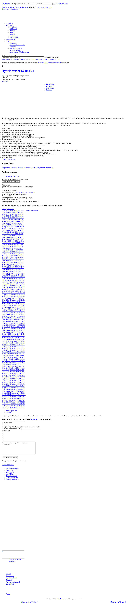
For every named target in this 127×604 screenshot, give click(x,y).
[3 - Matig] (3, 437)
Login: (13, 3)
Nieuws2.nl (48, 7)
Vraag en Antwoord (22, 7)
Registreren (6, 3)
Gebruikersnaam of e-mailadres (11, 429)
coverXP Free (10, 474)
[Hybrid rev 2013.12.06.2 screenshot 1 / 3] (10, 168)
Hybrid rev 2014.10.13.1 (51, 59)
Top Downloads (11, 578)
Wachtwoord (6, 431)
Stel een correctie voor (9, 159)
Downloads (14, 59)
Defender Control (11, 476)
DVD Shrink (10, 472)
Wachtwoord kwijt (62, 3)
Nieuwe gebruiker (11, 411)
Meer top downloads (12, 479)
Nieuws (12, 7)
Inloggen (8, 412)
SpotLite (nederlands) (12, 468)
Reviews (49, 90)
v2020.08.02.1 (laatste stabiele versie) (49, 62)
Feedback (12, 561)
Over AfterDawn (15, 559)
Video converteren (36, 59)
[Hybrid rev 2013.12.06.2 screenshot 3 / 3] (45, 168)
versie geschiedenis (8, 209)
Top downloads (8, 465)
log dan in (34, 419)
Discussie (41, 7)
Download (5, 81)
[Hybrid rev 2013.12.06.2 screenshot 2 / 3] (27, 168)
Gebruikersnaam (7, 423)
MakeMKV (9, 470)
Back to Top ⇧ (118, 601)
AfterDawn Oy (61, 599)
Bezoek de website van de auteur (24, 192)
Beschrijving (50, 84)
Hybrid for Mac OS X (12, 176)
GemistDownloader (12, 477)
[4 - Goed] (3, 439)
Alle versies (50, 88)
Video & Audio (24, 59)
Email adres (5, 425)
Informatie (49, 86)
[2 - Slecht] (3, 435)
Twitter (8, 594)
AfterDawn (5, 7)
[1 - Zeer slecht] (3, 433)
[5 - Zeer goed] (3, 441)
